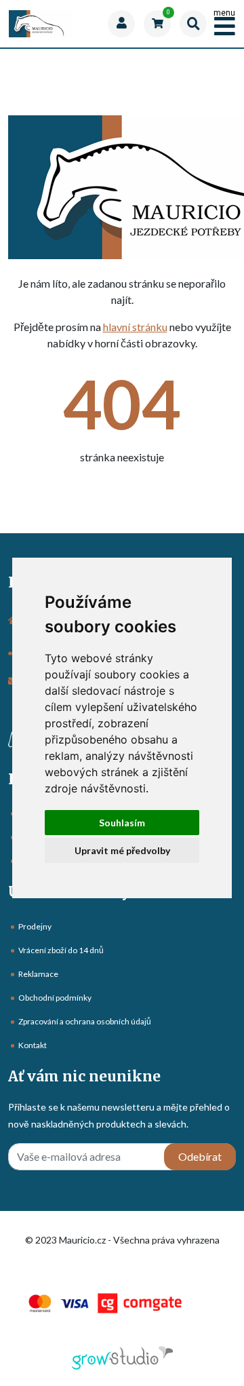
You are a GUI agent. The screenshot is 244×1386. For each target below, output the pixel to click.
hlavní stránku (135, 326)
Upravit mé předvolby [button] (122, 850)
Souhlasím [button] (122, 822)
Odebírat (200, 1156)
